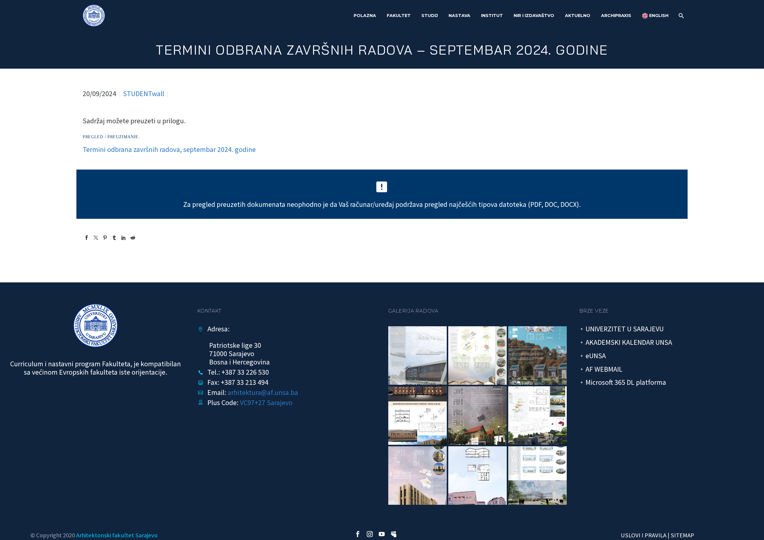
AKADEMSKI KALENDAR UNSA (629, 342)
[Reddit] (132, 237)
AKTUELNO (577, 15)
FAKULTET (399, 15)
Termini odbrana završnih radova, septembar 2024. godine (169, 149)
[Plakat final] (477, 355)
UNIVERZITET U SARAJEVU (625, 328)
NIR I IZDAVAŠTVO (534, 15)
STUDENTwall (143, 93)
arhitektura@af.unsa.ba (263, 392)
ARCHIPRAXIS (616, 15)
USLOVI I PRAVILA (643, 535)
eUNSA (596, 355)
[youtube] (382, 534)
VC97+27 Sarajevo (266, 402)
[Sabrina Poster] (477, 415)
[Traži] (680, 15)
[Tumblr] (114, 237)
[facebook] (358, 534)
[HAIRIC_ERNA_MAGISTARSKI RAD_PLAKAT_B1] (417, 475)
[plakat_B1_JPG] (417, 355)
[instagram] (370, 534)
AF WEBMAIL (604, 369)
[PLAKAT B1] (537, 475)
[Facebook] (86, 237)
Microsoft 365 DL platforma (626, 382)
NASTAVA (459, 15)
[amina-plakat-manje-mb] (477, 475)
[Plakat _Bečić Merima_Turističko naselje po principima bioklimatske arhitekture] (537, 355)
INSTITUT (492, 15)
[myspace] (394, 534)
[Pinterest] (105, 237)
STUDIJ (429, 15)
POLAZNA (365, 15)
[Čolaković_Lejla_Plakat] (417, 415)
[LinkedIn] (123, 237)
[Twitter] (95, 237)
